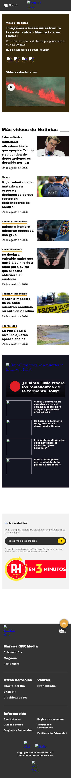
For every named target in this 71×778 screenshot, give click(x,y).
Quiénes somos (13, 724)
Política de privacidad (52, 549)
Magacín (10, 658)
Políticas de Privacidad (52, 733)
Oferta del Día (14, 686)
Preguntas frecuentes (18, 730)
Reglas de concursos (50, 719)
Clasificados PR (15, 697)
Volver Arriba (62, 630)
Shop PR (10, 692)
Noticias (22, 23)
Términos (36, 549)
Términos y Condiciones (45, 726)
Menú (13, 5)
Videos (10, 23)
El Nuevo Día (13, 652)
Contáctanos (12, 719)
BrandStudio (46, 686)
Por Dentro (11, 664)
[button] (16, 59)
